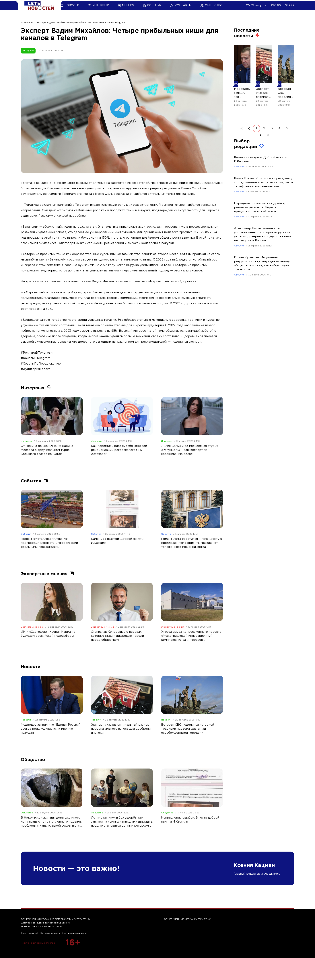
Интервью (28, 51)
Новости (26, 720)
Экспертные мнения (32, 627)
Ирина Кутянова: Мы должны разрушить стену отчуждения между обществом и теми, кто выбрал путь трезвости (262, 263)
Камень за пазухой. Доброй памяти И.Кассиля (260, 159)
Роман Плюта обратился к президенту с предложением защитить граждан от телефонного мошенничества (263, 182)
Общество (27, 813)
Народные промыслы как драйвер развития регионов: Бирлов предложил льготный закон (260, 207)
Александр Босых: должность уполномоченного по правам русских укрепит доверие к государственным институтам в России (262, 234)
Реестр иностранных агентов (38, 943)
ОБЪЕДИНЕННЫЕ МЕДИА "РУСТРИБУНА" (187, 919)
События (26, 534)
